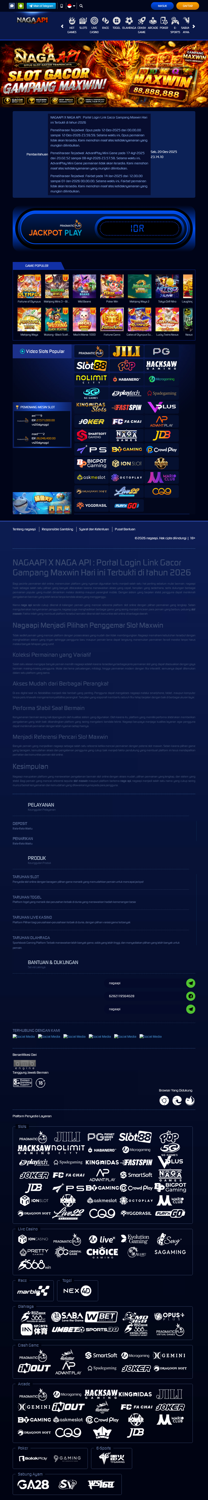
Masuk (162, 6)
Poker (164, 28)
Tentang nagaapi (24, 529)
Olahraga (129, 28)
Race (105, 28)
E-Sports (175, 30)
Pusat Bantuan (125, 529)
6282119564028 (121, 996)
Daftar (188, 6)
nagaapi (190, 583)
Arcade (153, 28)
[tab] (91, 351)
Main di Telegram (43, 6)
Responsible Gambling (57, 529)
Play (73, 233)
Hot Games (71, 30)
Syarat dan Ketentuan (94, 529)
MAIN (32, 286)
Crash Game (141, 30)
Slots (83, 28)
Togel (116, 28)
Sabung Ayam (186, 30)
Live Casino (94, 30)
